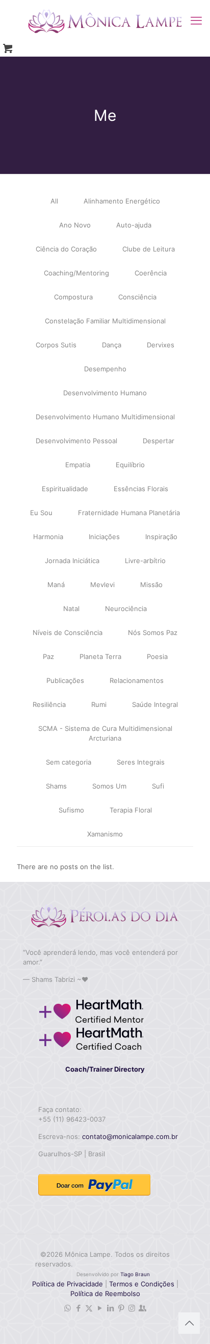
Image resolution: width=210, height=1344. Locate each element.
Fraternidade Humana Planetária (129, 513)
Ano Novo (75, 225)
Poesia (157, 656)
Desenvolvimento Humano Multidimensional (105, 417)
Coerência (151, 273)
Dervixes (160, 345)
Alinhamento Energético (122, 201)
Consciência (137, 297)
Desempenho (105, 369)
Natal (71, 608)
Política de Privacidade (67, 1284)
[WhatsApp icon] (67, 1308)
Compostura (73, 297)
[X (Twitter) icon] (89, 1308)
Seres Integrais (141, 762)
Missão (151, 584)
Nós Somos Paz (152, 632)
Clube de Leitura (148, 249)
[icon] (142, 1308)
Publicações (65, 680)
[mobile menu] (196, 20)
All (54, 201)
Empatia (77, 465)
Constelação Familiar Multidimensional (105, 321)
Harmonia (48, 536)
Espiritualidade (65, 489)
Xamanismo (105, 834)
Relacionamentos (137, 680)
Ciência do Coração (66, 249)
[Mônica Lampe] (105, 20)
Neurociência (126, 608)
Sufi (158, 786)
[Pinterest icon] (121, 1308)
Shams (56, 786)
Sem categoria (68, 762)
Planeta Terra (100, 656)
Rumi (99, 704)
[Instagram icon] (132, 1308)
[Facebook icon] (78, 1308)
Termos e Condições (141, 1284)
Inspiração (161, 536)
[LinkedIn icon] (110, 1308)
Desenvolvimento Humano (105, 393)
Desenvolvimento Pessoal (76, 441)
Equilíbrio (130, 465)
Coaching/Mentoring (76, 273)
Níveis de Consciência (67, 632)
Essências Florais (141, 489)
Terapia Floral (131, 810)
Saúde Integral (155, 704)
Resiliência (49, 704)
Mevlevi (102, 584)
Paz (48, 656)
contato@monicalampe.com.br (130, 1136)
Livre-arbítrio (145, 560)
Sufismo (71, 810)
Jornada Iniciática (72, 560)
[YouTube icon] (99, 1308)
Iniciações (104, 536)
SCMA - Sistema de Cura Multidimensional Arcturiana (105, 733)
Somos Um (109, 786)
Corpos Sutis (56, 345)
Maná (56, 584)
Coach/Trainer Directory (105, 1069)
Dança (111, 345)
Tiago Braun (135, 1274)
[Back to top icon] (189, 1323)
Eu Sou (41, 513)
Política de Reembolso (105, 1293)
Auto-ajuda (133, 225)
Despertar (158, 441)
